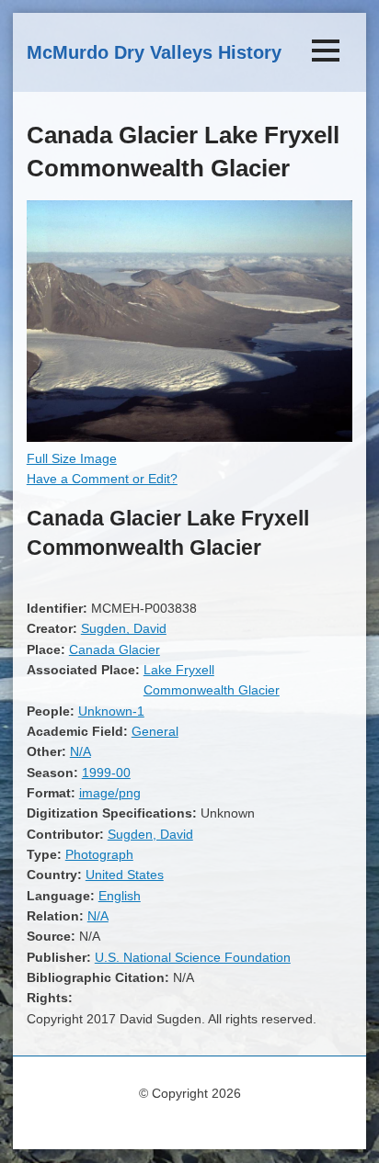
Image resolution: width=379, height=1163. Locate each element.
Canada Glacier (114, 649)
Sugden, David (124, 628)
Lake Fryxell (179, 669)
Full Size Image (72, 458)
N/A (80, 751)
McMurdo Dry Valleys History (154, 52)
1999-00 (106, 772)
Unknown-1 (111, 711)
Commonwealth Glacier (212, 690)
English (119, 895)
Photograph (99, 854)
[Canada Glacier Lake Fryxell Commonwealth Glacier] (189, 437)
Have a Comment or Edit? (102, 478)
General (155, 731)
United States (125, 874)
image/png (110, 792)
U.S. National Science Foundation (193, 957)
